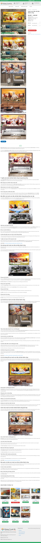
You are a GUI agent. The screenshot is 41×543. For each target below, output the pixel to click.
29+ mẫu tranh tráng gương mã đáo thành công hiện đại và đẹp (13, 243)
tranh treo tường (24, 6)
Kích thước (29, 25)
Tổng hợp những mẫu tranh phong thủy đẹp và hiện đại (12, 460)
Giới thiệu (20, 530)
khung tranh (11, 6)
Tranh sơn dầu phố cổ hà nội (15, 499)
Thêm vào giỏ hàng (32, 30)
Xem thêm (3, 141)
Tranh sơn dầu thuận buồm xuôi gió (15, 519)
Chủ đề (31, 6)
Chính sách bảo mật (21, 533)
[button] (38, 0)
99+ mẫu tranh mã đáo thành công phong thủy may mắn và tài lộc (13, 355)
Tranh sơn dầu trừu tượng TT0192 (5, 500)
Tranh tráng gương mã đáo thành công (25, 519)
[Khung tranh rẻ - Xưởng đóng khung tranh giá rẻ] (6, 3)
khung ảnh (17, 6)
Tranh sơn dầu (34, 9)
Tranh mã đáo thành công (37, 34)
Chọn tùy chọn (5, 521)
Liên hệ (20, 535)
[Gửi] (34, 0)
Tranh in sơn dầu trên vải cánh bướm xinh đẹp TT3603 (5, 519)
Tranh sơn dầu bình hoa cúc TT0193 (35, 500)
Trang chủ (29, 9)
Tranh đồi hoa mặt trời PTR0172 (25, 499)
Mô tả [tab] (20, 145)
